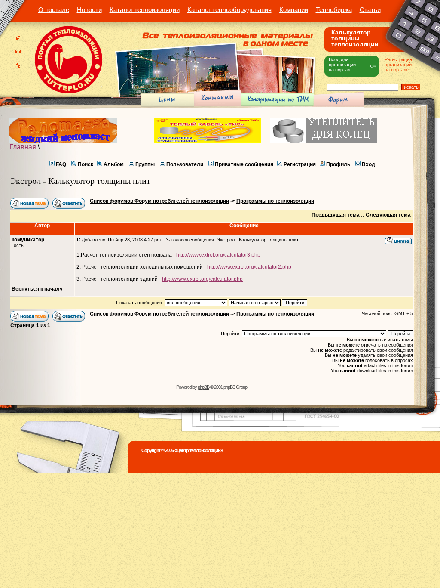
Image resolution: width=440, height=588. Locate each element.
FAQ (61, 164)
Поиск (85, 164)
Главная (22, 147)
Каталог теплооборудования (229, 9)
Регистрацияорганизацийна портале (398, 64)
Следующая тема (388, 215)
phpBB (203, 387)
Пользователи (184, 164)
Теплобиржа (334, 9)
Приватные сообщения (244, 164)
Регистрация (300, 164)
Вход (368, 164)
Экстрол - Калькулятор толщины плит (80, 181)
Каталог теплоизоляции (145, 9)
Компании (293, 9)
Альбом (114, 164)
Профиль (338, 164)
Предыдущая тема (336, 215)
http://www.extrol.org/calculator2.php (249, 267)
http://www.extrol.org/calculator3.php (218, 255)
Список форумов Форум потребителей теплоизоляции (159, 201)
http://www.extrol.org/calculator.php (202, 279)
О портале (53, 9)
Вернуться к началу (37, 289)
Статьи (370, 9)
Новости (89, 9)
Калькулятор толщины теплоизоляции (355, 38)
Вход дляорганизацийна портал (342, 64)
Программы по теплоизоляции (275, 201)
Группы (145, 164)
